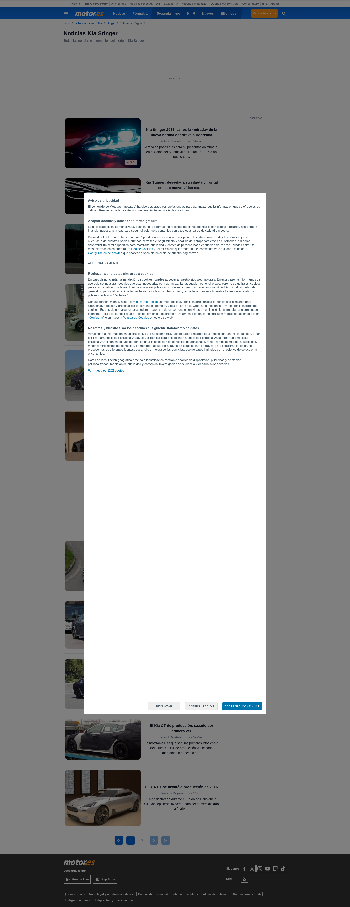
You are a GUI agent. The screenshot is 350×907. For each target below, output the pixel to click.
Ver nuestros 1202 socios (106, 370)
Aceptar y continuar (242, 706)
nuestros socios (147, 301)
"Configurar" (96, 317)
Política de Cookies (140, 249)
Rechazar (164, 706)
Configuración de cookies (105, 253)
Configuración (201, 706)
